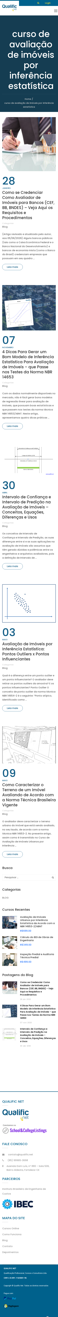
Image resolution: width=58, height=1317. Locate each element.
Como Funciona (11, 1234)
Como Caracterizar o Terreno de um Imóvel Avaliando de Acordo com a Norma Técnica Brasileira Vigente (29, 795)
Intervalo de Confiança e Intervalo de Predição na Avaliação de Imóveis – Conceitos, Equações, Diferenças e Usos (26, 507)
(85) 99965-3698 (18, 1160)
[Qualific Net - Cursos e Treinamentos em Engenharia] (9, 8)
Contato (7, 1246)
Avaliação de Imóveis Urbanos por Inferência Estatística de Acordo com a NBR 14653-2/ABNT (37, 921)
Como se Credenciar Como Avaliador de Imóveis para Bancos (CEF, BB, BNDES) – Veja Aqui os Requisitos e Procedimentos (28, 205)
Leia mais (12, 267)
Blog (5, 226)
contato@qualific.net (20, 1154)
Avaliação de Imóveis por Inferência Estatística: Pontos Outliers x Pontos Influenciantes (27, 651)
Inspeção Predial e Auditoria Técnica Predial (37, 956)
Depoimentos (10, 1252)
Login (48, 2)
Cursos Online (10, 1228)
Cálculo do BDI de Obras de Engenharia (36, 938)
